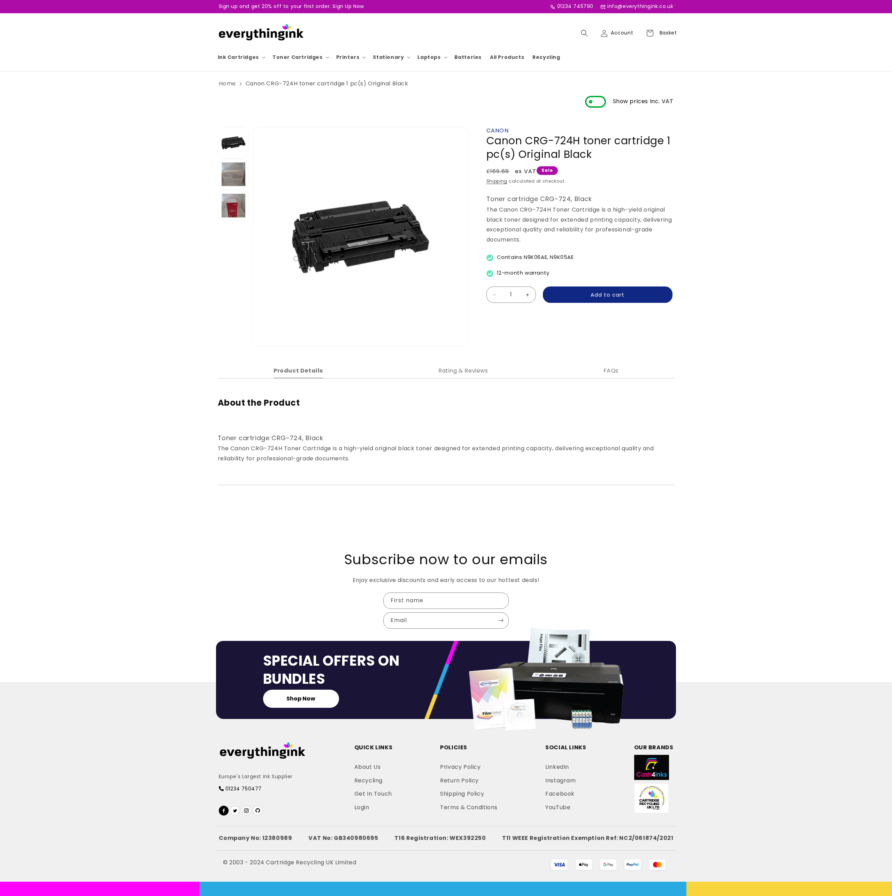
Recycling (546, 57)
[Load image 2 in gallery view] (233, 174)
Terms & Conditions (469, 807)
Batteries (468, 57)
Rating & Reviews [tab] (463, 371)
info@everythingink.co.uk (640, 6)
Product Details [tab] (298, 371)
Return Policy (459, 780)
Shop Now (300, 699)
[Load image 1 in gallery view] (233, 143)
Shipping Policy (462, 794)
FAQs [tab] (610, 371)
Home (227, 83)
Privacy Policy (460, 767)
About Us (367, 767)
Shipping (497, 181)
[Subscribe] (500, 620)
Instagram (560, 780)
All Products (507, 57)
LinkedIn (557, 767)
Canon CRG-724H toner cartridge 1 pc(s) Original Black (327, 83)
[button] (241, 57)
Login (361, 807)
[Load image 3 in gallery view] (233, 205)
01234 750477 (243, 788)
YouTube (557, 807)
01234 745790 (575, 6)
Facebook (560, 794)
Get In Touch (373, 794)
